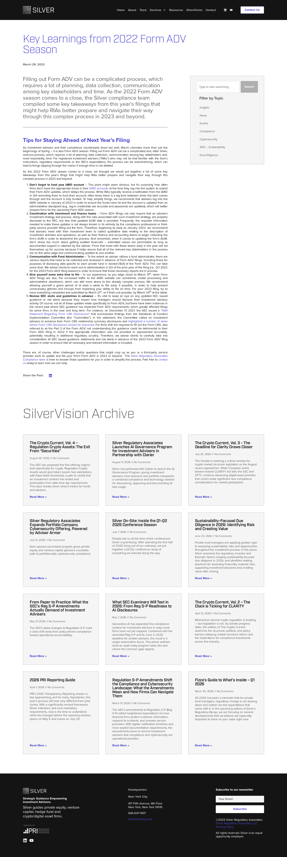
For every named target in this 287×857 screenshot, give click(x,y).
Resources (176, 10)
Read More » (38, 497)
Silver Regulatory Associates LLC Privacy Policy (236, 825)
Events (204, 123)
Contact (211, 10)
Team (143, 10)
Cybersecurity (208, 139)
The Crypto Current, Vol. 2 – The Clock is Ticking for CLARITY (222, 604)
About (132, 10)
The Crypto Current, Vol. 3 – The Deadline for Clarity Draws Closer (224, 445)
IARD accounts (98, 188)
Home (121, 10)
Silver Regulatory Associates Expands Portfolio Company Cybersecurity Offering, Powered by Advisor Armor (58, 527)
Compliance (207, 131)
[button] (50, 376)
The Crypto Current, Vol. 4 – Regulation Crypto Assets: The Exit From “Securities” (60, 447)
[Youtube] (231, 10)
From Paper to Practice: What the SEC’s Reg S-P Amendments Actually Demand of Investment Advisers (59, 608)
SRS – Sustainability (212, 147)
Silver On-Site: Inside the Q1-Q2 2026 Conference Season (139, 523)
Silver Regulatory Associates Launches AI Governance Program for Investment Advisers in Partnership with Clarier (142, 449)
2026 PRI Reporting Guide (52, 680)
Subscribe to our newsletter (234, 790)
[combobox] (217, 87)
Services (155, 10)
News (203, 115)
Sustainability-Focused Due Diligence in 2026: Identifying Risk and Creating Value (225, 525)
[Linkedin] (225, 10)
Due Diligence (209, 155)
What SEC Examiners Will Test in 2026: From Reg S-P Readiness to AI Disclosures (142, 606)
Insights (204, 107)
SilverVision (194, 10)
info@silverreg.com (140, 819)
